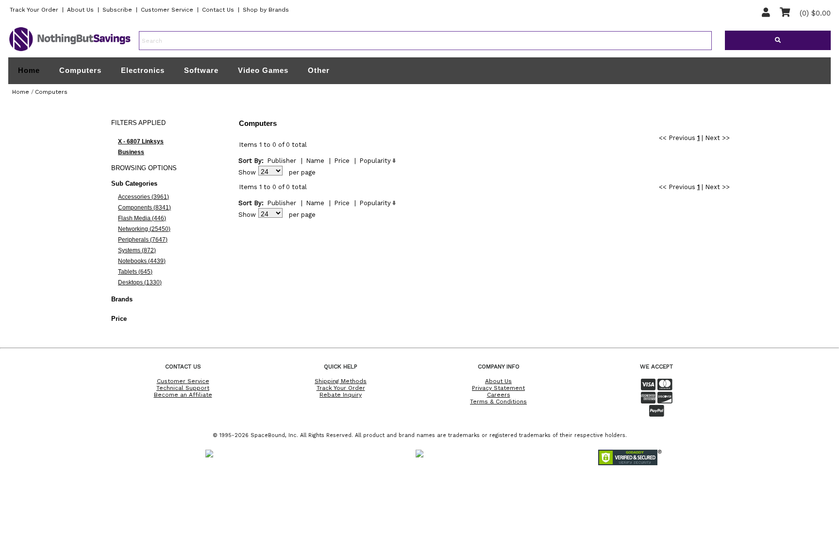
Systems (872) (137, 250)
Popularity (375, 160)
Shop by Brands (266, 9)
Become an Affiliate (183, 394)
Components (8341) (144, 207)
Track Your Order (34, 9)
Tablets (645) (135, 271)
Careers (498, 394)
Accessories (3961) (143, 196)
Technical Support (182, 388)
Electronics (143, 70)
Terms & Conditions (498, 401)
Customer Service (167, 9)
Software (201, 70)
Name (315, 160)
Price (342, 160)
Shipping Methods (341, 381)
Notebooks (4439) (142, 261)
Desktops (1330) (140, 282)
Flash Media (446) (142, 218)
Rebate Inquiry (340, 394)
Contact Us (218, 9)
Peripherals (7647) (143, 239)
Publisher (281, 160)
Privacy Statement (498, 388)
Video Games (263, 70)
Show (247, 172)
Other (319, 70)
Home (29, 70)
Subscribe (117, 9)
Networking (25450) (144, 229)
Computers (80, 70)
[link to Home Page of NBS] (70, 50)
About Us (80, 9)
